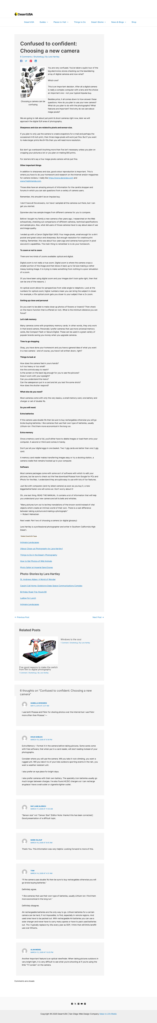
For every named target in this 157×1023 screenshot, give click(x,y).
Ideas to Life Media (108, 1014)
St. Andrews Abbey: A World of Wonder (38, 579)
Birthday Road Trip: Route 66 (33, 592)
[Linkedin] (36, 61)
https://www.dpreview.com (61, 178)
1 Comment (23, 673)
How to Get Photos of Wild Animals (36, 561)
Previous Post (22, 617)
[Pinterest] (31, 61)
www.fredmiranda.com (30, 181)
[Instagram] (78, 1004)
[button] (47, 22)
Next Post (98, 617)
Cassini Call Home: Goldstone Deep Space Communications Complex (51, 586)
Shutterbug (39, 57)
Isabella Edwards (39, 703)
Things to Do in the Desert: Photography (38, 555)
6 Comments (26, 57)
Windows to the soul (71, 639)
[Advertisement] (78, 5)
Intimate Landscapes (29, 542)
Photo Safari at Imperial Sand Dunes (36, 567)
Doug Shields (37, 737)
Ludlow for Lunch (28, 598)
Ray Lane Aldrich (38, 806)
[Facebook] (21, 61)
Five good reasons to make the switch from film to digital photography (38, 668)
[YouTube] (82, 1004)
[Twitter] (26, 61)
